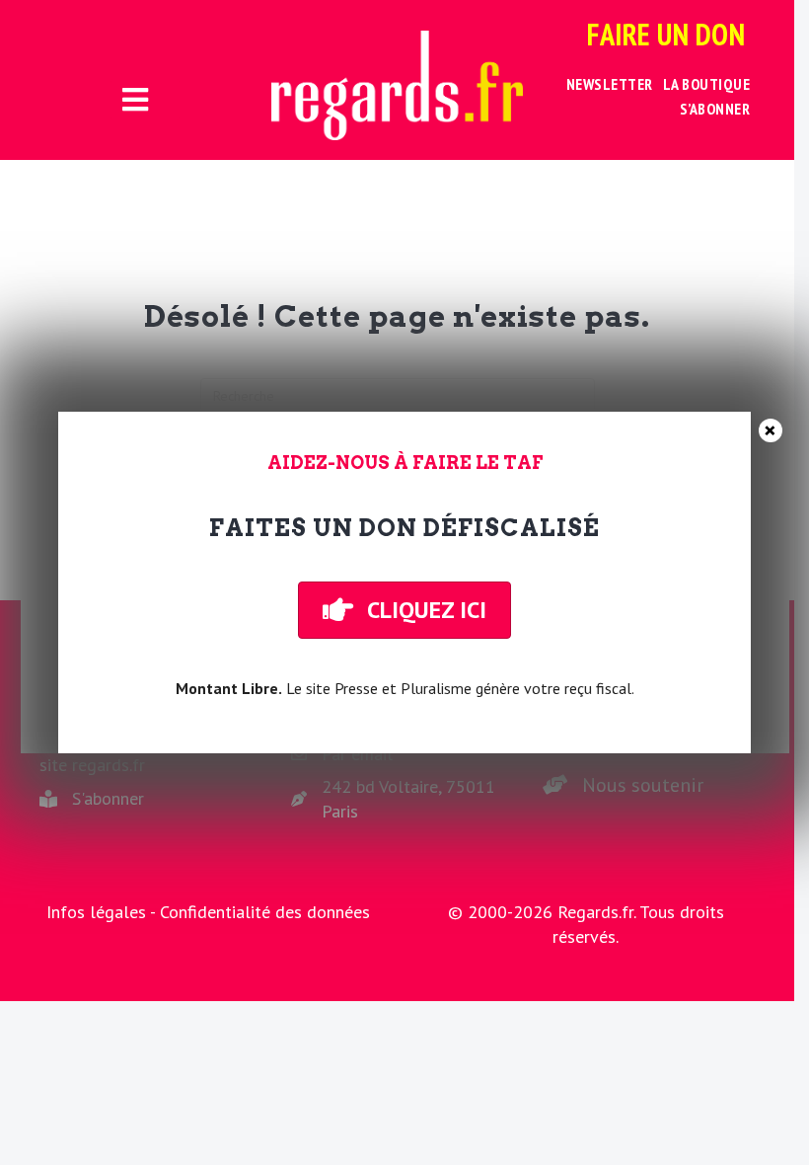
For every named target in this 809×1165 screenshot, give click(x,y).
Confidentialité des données (265, 911)
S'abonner (108, 798)
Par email (357, 753)
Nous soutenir (642, 785)
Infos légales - (103, 911)
